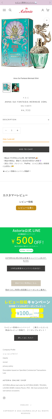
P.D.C (26, 98)
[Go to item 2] (15, 87)
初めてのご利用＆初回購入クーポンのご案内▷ (26, 289)
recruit (5, 362)
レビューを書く (26, 208)
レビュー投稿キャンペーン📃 (26, 2)
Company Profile (9, 350)
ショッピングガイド (10, 354)
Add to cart (26, 149)
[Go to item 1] (7, 87)
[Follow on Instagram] (4, 398)
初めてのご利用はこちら (26, 283)
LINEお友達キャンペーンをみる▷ (26, 268)
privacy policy (8, 366)
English (25, 405)
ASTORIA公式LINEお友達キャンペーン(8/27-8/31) (25, 259)
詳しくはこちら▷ (26, 337)
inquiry (5, 358)
